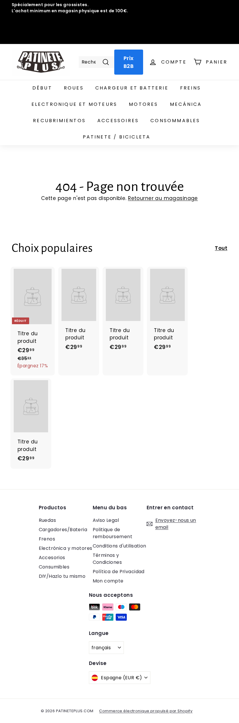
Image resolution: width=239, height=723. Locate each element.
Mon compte (108, 581)
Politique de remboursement (113, 533)
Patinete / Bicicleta (117, 137)
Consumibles (54, 567)
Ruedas (47, 520)
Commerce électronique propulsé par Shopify (145, 711)
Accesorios (52, 557)
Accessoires (118, 120)
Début (42, 88)
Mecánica (186, 104)
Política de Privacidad (119, 571)
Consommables (175, 120)
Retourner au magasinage (163, 198)
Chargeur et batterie (131, 88)
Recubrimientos (59, 120)
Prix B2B (129, 62)
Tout (221, 248)
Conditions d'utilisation (119, 546)
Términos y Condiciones (107, 559)
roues (74, 88)
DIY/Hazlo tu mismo (62, 576)
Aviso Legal (106, 520)
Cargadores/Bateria (63, 529)
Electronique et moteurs (74, 104)
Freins (190, 88)
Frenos (47, 539)
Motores (143, 104)
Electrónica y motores (65, 548)
